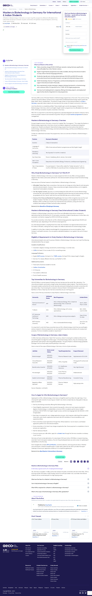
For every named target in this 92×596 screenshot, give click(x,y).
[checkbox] (65, 46)
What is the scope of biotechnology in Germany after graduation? (50, 491)
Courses (51, 5)
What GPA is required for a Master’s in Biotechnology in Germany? (50, 487)
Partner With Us (28, 553)
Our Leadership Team (30, 551)
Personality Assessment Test (43, 557)
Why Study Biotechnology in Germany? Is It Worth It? (16, 68)
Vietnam (63, 587)
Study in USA (53, 571)
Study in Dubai (53, 581)
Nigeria (35, 587)
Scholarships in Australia (70, 548)
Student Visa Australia (41, 567)
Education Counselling (42, 548)
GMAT (54, 561)
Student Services (83, 5)
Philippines (40, 587)
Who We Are (28, 548)
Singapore (47, 587)
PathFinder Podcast (29, 569)
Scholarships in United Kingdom (71, 555)
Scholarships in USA (69, 553)
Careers (27, 555)
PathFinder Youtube (29, 567)
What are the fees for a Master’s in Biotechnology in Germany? (49, 479)
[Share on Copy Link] (85, 461)
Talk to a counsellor (74, 1)
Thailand (58, 587)
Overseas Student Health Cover (44, 555)
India (16, 587)
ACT (54, 557)
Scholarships (65, 5)
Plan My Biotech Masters (75, 50)
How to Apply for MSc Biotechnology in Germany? (16, 83)
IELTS (54, 548)
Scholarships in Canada (70, 551)
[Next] (88, 516)
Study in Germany (54, 579)
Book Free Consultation (13, 92)
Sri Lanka (52, 587)
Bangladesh (10, 587)
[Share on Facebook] (74, 461)
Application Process (41, 549)
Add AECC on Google (10, 26)
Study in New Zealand (55, 575)
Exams (57, 5)
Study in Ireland (53, 577)
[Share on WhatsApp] (71, 461)
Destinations (43, 5)
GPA (35, 250)
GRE (54, 559)
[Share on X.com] (78, 461)
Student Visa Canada (41, 569)
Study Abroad (33, 5)
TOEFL (54, 549)
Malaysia (26, 587)
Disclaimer (5, 593)
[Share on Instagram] (87, 461)
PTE (54, 551)
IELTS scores (40, 256)
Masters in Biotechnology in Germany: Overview (17, 65)
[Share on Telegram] (81, 461)
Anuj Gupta (7, 23)
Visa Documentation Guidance (43, 551)
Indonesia (21, 587)
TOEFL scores (57, 256)
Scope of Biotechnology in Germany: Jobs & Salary (16, 81)
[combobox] (84, 2)
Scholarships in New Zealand (71, 549)
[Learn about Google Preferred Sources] (16, 26)
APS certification (51, 444)
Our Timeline (28, 549)
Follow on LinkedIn (83, 505)
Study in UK (52, 573)
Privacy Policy (77, 45)
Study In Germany (13, 9)
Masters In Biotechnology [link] (30, 9)
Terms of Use (18, 593)
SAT (54, 553)
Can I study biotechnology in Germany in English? (45, 483)
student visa (61, 433)
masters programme (76, 114)
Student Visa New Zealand (42, 575)
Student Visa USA (40, 571)
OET (54, 555)
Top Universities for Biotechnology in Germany (15, 79)
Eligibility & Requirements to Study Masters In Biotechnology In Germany (15, 76)
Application (73, 5)
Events (59, 1)
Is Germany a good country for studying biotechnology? (47, 468)
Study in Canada (53, 569)
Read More (84, 511)
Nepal (31, 587)
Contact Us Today (60, 457)
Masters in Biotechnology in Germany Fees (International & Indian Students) (14, 72)
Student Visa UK (40, 573)
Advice (54, 1)
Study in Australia (54, 567)
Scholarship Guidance (42, 553)
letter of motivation (39, 267)
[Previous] (85, 516)
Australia (5, 587)
